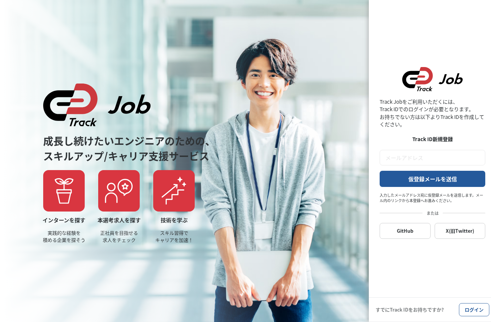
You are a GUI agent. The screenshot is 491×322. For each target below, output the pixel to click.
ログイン (474, 309)
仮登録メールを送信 (432, 179)
